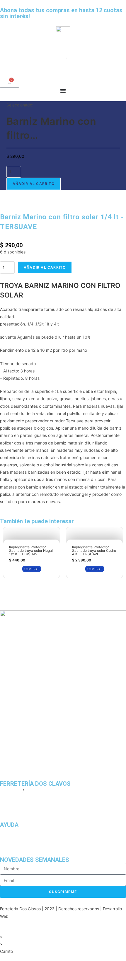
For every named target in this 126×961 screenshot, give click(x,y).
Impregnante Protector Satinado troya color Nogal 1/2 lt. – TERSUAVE (31, 550)
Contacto (9, 845)
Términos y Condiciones (22, 838)
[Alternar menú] (63, 91)
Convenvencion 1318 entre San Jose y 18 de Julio (48, 804)
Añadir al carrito (34, 183)
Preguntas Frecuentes (21, 831)
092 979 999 (38, 790)
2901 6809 (10, 790)
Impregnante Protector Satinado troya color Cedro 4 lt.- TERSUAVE (94, 550)
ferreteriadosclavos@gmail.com (30, 797)
